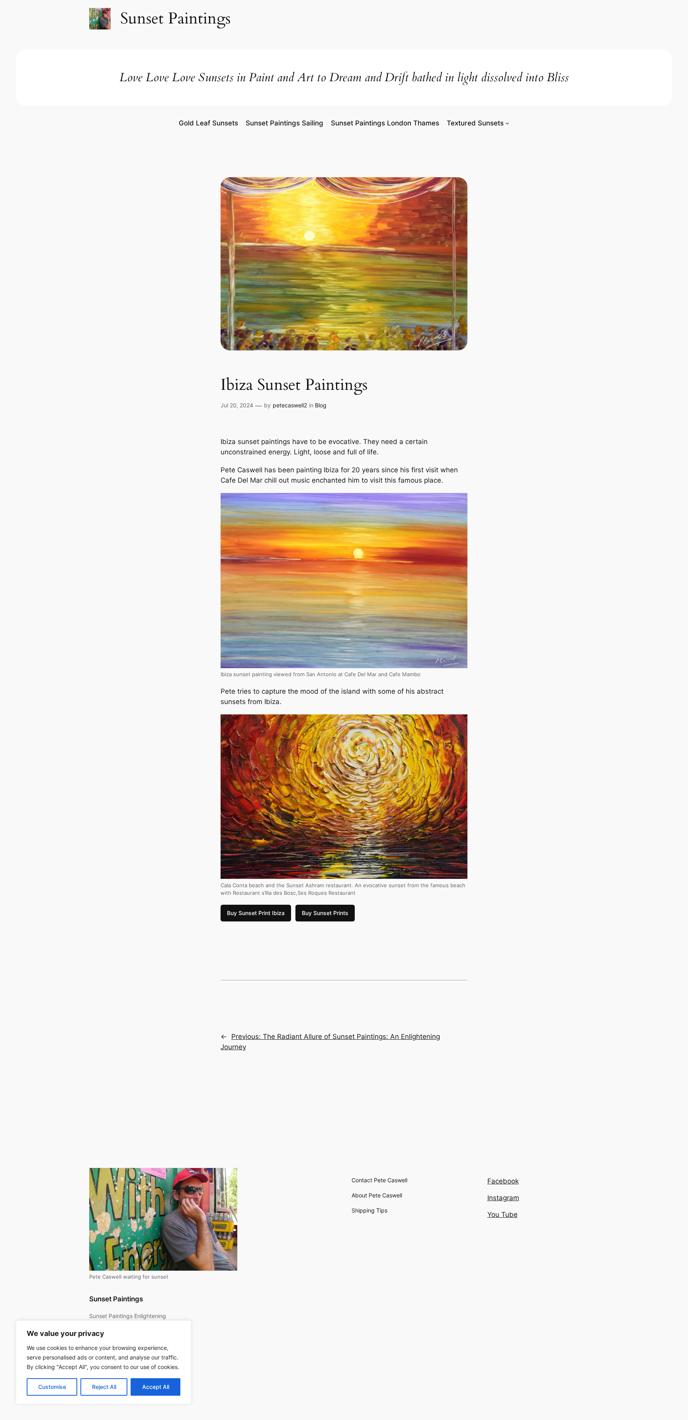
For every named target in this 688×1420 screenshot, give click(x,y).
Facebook (503, 1181)
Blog (320, 405)
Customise (52, 1386)
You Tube (502, 1215)
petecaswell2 (290, 405)
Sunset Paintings (116, 1299)
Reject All (104, 1386)
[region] (103, 1362)
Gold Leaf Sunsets (208, 123)
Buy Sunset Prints (325, 913)
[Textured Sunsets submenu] (507, 123)
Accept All (155, 1386)
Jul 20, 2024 (237, 405)
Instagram (503, 1198)
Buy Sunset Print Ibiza (256, 913)
